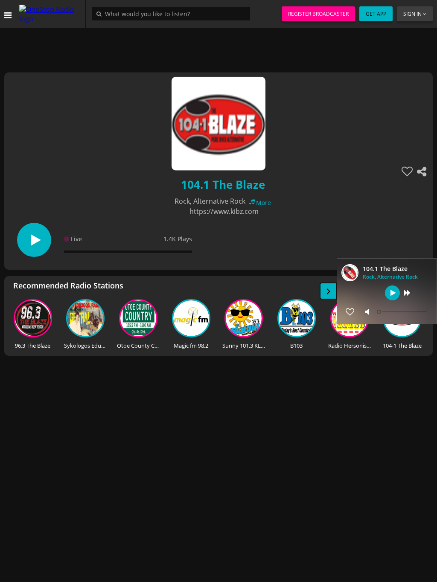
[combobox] (173, 13)
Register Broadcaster (318, 13)
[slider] (403, 312)
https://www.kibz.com (224, 211)
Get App (376, 13)
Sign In (412, 13)
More (263, 203)
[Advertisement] (218, 47)
